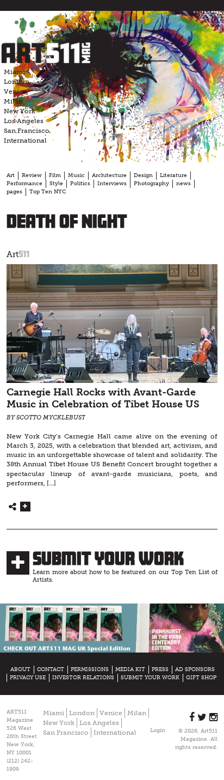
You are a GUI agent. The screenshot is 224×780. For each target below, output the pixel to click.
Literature (173, 175)
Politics (80, 183)
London (16, 82)
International (25, 140)
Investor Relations (83, 677)
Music (76, 175)
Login (157, 730)
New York (19, 111)
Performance (24, 183)
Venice (15, 91)
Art (11, 175)
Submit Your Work (108, 558)
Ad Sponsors (195, 669)
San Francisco (26, 131)
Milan (13, 101)
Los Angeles (23, 121)
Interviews (112, 183)
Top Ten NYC (47, 191)
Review (32, 175)
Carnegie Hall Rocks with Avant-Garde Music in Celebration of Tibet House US (103, 399)
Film (55, 175)
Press (160, 669)
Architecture (109, 175)
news (183, 183)
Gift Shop (201, 677)
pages (14, 191)
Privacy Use (28, 677)
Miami (14, 72)
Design (143, 175)
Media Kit (130, 669)
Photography (151, 183)
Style (56, 183)
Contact (50, 669)
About (20, 669)
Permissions (90, 669)
